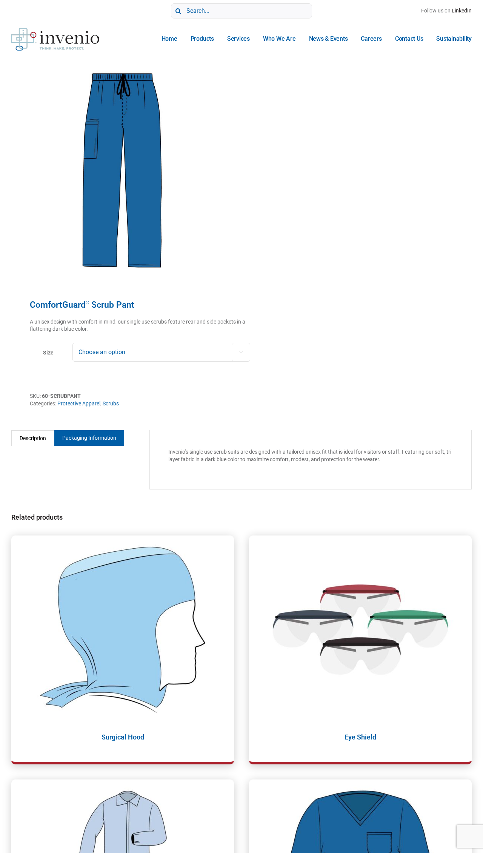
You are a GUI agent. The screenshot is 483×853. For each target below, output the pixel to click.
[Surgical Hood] (122, 629)
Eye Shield (360, 737)
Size (48, 353)
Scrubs (111, 403)
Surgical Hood (123, 737)
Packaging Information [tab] (89, 438)
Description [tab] (33, 438)
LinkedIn (462, 11)
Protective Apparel (78, 403)
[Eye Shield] (360, 629)
